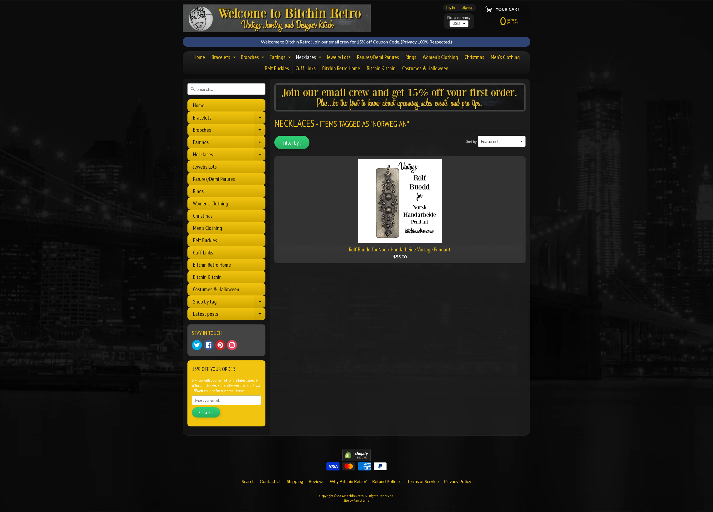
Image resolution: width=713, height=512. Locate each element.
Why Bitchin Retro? (348, 481)
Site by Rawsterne (356, 500)
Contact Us (271, 481)
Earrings (281, 58)
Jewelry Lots (338, 57)
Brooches (253, 58)
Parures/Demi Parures (378, 57)
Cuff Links (306, 68)
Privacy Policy (457, 481)
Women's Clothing (440, 57)
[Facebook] (209, 345)
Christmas (474, 57)
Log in (450, 7)
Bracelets (224, 58)
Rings (411, 57)
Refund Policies (387, 481)
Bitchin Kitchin (381, 68)
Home (199, 57)
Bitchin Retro (353, 496)
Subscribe (206, 412)
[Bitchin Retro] (277, 18)
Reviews (316, 481)
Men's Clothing (505, 57)
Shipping (295, 481)
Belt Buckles (277, 68)
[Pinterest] (220, 345)
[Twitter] (197, 345)
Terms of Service (423, 481)
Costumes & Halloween (425, 68)
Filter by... (292, 142)
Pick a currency (459, 18)
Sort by (471, 141)
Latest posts (229, 315)
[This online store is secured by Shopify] (356, 457)
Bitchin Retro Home (341, 68)
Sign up (467, 7)
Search (248, 481)
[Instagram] (232, 345)
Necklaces (309, 58)
